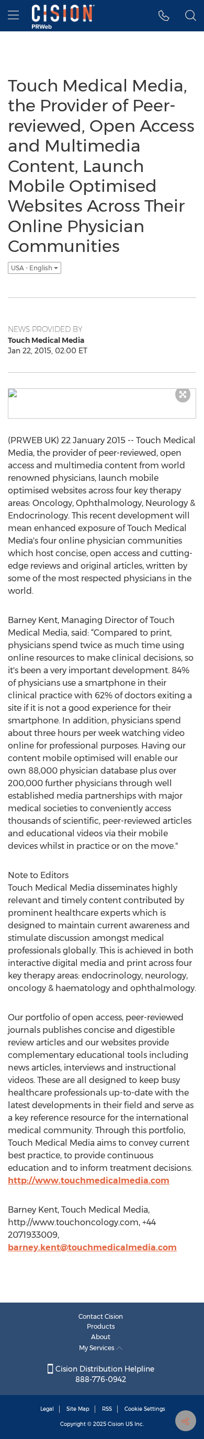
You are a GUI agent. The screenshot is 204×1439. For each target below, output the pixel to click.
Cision (116, 1424)
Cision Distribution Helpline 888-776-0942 (103, 1374)
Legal (47, 1409)
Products (101, 1326)
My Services (97, 1348)
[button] (164, 15)
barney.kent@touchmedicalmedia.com (92, 1247)
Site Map (77, 1409)
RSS (107, 1409)
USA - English (32, 268)
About (100, 1337)
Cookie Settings (144, 1409)
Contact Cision (100, 1316)
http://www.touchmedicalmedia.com (88, 1180)
